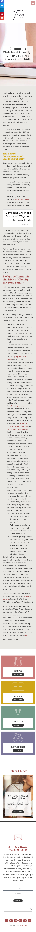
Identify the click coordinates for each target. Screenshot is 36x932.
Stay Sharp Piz (12, 429)
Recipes (18, 671)
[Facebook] (20, 920)
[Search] (29, 908)
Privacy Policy (23, 925)
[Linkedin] (25, 920)
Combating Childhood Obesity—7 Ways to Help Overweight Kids (18, 216)
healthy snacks (18, 406)
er (27, 635)
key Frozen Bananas (19, 426)
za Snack (23, 429)
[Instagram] (6, 920)
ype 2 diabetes (22, 199)
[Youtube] (16, 920)
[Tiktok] (11, 920)
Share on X (26, 224)
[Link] (29, 920)
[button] (33, 3)
